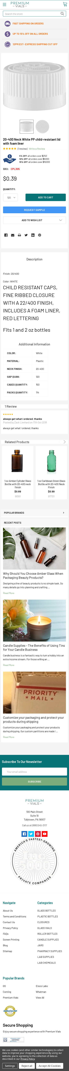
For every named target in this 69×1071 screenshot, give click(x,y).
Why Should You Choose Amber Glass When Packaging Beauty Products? (33, 575)
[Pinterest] (40, 235)
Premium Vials (10, 997)
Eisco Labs (42, 985)
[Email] (13, 235)
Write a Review (37, 148)
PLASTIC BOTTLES (47, 916)
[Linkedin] (33, 235)
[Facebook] (6, 235)
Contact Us (9, 922)
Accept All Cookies (50, 1066)
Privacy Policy (10, 927)
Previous (60, 442)
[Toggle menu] (4, 4)
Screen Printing (11, 939)
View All (40, 997)
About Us (8, 910)
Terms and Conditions (14, 916)
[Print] (19, 235)
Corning (7, 991)
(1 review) (22, 148)
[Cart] (65, 4)
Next (64, 442)
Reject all (27, 1066)
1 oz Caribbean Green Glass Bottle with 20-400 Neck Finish (51, 484)
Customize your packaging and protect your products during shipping (33, 719)
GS (4, 985)
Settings (10, 1066)
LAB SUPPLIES (45, 956)
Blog (5, 945)
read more (8, 592)
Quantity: (9, 189)
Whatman (41, 991)
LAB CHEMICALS (46, 962)
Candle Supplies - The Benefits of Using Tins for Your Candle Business (34, 647)
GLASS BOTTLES (46, 910)
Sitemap (7, 951)
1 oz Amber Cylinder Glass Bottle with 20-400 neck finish (17, 484)
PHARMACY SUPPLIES (49, 951)
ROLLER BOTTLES (47, 933)
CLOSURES (43, 922)
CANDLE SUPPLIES (48, 939)
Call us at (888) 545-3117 (34, 825)
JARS (40, 945)
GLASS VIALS (44, 927)
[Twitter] (26, 235)
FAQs (6, 933)
